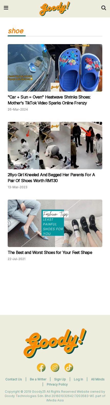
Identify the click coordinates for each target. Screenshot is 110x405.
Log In (79, 379)
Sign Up (60, 379)
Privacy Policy (57, 384)
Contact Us (13, 379)
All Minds (98, 379)
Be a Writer (38, 379)
